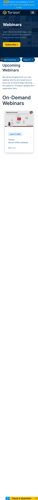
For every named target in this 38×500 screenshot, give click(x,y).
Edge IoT (27, 60)
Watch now (12, 148)
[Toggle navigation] (33, 12)
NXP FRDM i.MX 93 (16, 5)
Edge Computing (9, 60)
